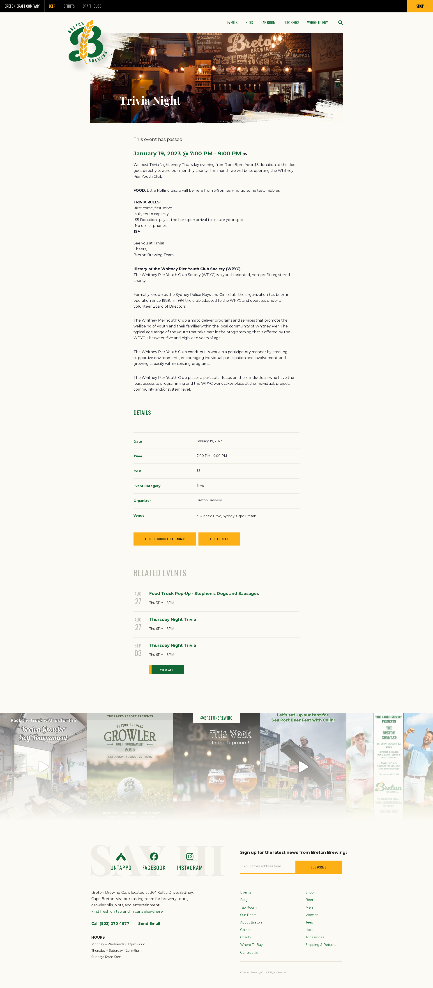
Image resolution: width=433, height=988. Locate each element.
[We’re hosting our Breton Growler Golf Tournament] (130, 767)
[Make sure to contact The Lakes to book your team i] (389, 767)
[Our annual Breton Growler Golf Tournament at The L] (43, 767)
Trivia (201, 486)
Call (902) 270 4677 (110, 923)
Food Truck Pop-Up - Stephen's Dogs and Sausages (204, 593)
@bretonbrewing (216, 718)
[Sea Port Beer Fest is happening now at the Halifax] (303, 767)
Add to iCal (219, 539)
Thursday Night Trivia (172, 619)
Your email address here (262, 866)
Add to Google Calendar (165, 539)
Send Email (149, 923)
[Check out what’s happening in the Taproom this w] (216, 767)
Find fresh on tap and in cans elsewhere (127, 911)
